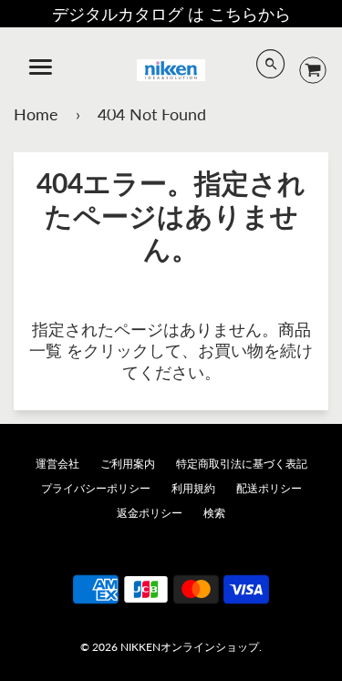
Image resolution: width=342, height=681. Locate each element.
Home (36, 114)
